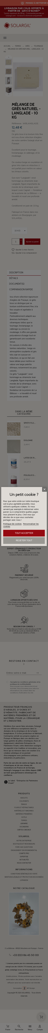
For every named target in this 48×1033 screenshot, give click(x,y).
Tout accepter (24, 533)
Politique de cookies (12, 523)
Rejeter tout (24, 540)
